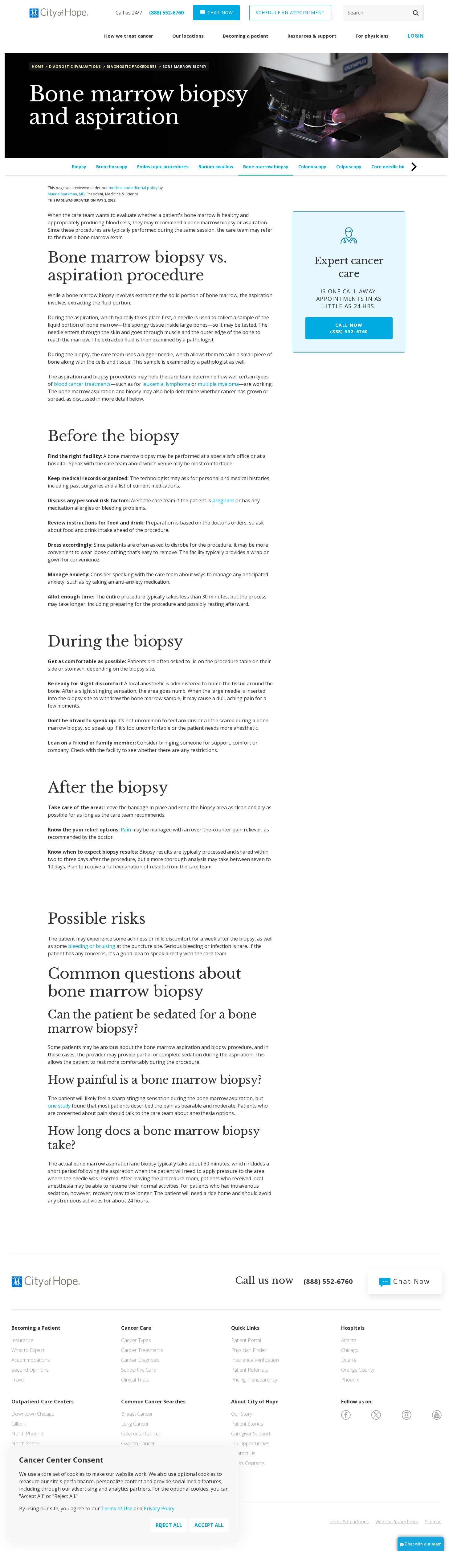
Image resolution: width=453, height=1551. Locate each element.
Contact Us (243, 1453)
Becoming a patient (245, 36)
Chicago (350, 1350)
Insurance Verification (255, 1360)
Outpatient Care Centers (42, 1401)
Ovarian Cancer (138, 1443)
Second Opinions (30, 1369)
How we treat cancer (128, 36)
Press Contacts (248, 1463)
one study (59, 1105)
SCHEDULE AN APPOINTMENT (290, 12)
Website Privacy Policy (396, 1521)
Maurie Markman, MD (66, 194)
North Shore (25, 1443)
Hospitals (353, 1327)
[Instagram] (406, 1414)
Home (37, 66)
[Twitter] (376, 1414)
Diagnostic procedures (132, 66)
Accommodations (30, 1360)
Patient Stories (247, 1423)
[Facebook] (346, 1414)
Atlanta (349, 1340)
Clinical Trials (135, 1379)
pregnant (223, 500)
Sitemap (433, 1521)
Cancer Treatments (142, 1350)
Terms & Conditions (349, 1521)
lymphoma (178, 384)
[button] (415, 13)
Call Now (349, 328)
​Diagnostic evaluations (75, 66)
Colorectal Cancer (141, 1433)
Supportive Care (138, 1369)
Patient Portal (246, 1340)
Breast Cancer (137, 1413)
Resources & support (312, 36)
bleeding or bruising (91, 946)
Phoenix (350, 1379)
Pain (126, 829)
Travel (18, 1379)
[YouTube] (437, 1414)
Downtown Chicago (33, 1413)
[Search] (384, 12)
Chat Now (410, 1281)
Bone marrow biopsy (265, 166)
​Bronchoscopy (111, 166)
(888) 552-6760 (166, 12)
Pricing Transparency (254, 1379)
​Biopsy (79, 166)
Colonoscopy (312, 166)
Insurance (22, 1340)
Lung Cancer (135, 1423)
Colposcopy (348, 166)
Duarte (349, 1360)
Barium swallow (215, 166)
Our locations (188, 36)
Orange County (357, 1369)
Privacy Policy (159, 1508)
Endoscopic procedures (163, 166)
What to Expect (28, 1350)
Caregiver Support (251, 1433)
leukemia (152, 384)
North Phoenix (27, 1433)
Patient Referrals (249, 1369)
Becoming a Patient (35, 1327)
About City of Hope (255, 1401)
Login (416, 35)
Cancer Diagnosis (140, 1360)
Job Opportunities (250, 1443)
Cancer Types (136, 1340)
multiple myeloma (218, 384)
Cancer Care (136, 1327)
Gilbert (18, 1423)
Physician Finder (249, 1350)
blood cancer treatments (82, 384)
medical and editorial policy (133, 187)
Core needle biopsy (392, 166)
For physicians (372, 36)
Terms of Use (117, 1508)
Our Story (241, 1413)
